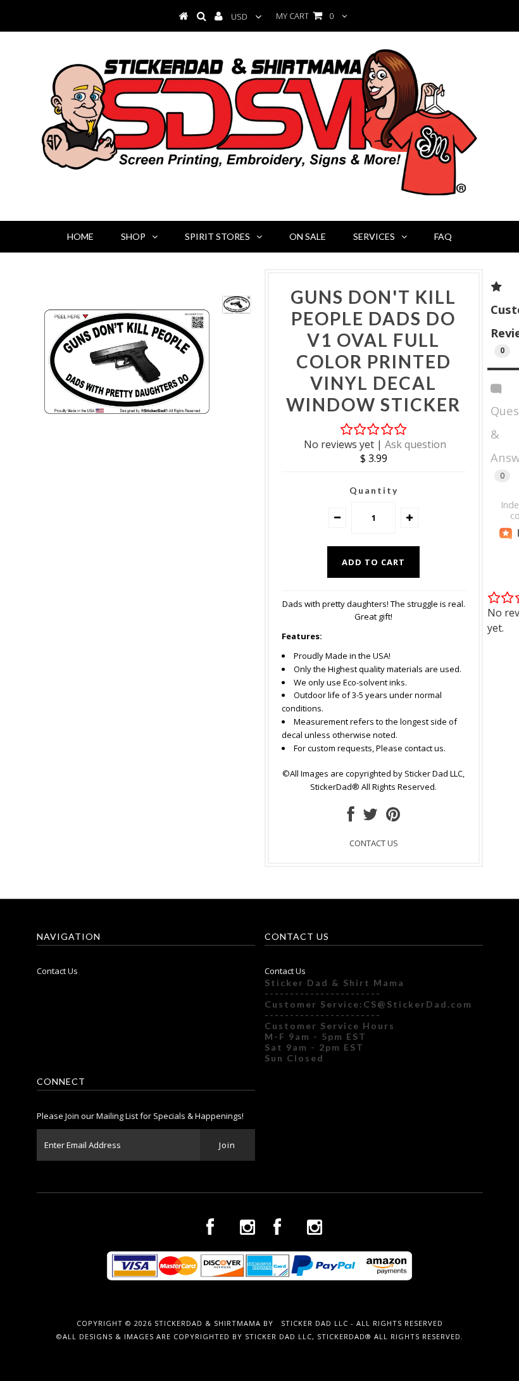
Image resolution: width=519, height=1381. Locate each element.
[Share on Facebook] (350, 817)
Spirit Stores (217, 236)
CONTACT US (373, 843)
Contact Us (57, 971)
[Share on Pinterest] (393, 817)
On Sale (307, 236)
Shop (133, 236)
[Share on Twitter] (370, 817)
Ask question (415, 444)
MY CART (305, 16)
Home (80, 236)
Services (374, 236)
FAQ (443, 236)
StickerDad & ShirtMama (207, 1323)
